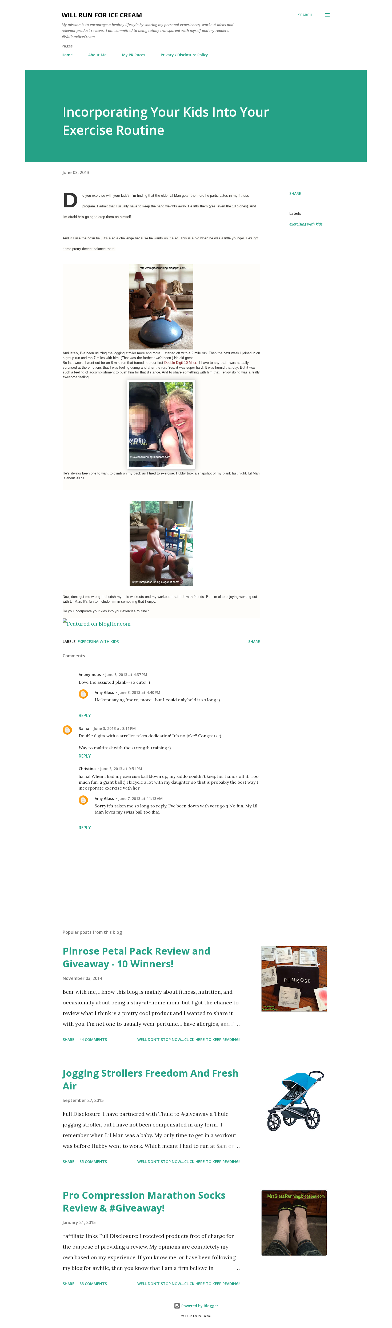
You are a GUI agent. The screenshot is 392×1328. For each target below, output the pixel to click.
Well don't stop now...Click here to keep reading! (188, 1039)
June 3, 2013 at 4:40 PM (139, 692)
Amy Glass (104, 692)
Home (67, 54)
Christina (87, 768)
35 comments (93, 1161)
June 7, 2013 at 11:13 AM (140, 798)
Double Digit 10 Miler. (181, 363)
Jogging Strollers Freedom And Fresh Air (151, 1079)
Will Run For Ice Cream (102, 14)
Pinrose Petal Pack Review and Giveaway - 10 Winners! (136, 957)
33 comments (93, 1283)
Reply (85, 715)
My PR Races (133, 54)
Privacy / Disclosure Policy (184, 54)
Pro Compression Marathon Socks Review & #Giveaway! (144, 1201)
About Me (97, 54)
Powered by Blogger (199, 1305)
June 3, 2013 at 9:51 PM (121, 768)
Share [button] (295, 193)
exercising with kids (305, 224)
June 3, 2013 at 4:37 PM (126, 674)
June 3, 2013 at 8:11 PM (115, 728)
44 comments (93, 1039)
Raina (84, 728)
